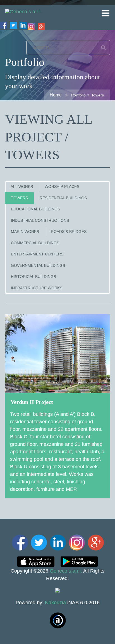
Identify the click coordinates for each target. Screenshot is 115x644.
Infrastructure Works (36, 288)
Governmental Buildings (38, 265)
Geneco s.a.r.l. (66, 571)
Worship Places (62, 187)
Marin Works (25, 232)
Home (56, 95)
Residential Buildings (63, 198)
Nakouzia (55, 602)
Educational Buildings (35, 209)
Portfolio (78, 95)
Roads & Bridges (69, 232)
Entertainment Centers (37, 254)
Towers (19, 198)
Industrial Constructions (40, 220)
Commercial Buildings (35, 243)
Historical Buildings (33, 277)
